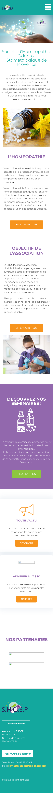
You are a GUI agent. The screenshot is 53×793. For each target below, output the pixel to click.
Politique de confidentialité (15, 780)
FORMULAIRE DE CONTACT (18, 754)
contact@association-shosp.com (27, 765)
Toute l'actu (26, 520)
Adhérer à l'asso (26, 576)
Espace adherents (16, 723)
